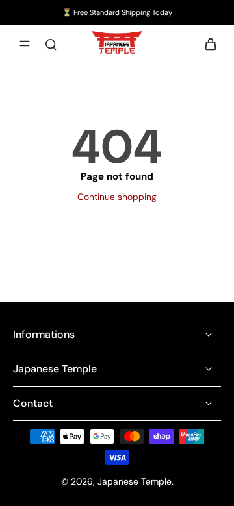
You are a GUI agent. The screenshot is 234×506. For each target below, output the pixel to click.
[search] (50, 43)
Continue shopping (117, 196)
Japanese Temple (135, 481)
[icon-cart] (206, 43)
